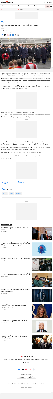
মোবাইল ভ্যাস (26, 362)
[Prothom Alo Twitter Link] (23, 369)
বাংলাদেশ (7, 6)
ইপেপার (42, 359)
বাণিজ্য (18, 6)
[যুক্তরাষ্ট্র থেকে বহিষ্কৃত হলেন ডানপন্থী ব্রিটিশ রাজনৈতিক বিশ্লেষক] (42, 233)
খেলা (26, 6)
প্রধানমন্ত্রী (4, 194)
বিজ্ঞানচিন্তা (20, 359)
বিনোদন (30, 6)
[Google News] (33, 369)
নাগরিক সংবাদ (7, 359)
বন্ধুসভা (32, 359)
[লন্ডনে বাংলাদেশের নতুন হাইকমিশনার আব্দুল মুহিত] (42, 326)
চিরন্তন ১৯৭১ (37, 359)
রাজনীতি (12, 6)
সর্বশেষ (2, 6)
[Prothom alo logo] (26, 357)
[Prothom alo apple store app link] (31, 377)
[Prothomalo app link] (21, 377)
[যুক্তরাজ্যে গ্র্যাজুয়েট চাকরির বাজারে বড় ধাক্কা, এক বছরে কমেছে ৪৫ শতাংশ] (42, 264)
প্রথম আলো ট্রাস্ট (27, 359)
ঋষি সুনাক (18, 194)
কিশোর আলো (14, 359)
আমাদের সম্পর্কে (10, 383)
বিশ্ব (15, 6)
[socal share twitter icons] (5, 36)
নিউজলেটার (41, 383)
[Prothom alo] (7, 2)
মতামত (22, 6)
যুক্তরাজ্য (11, 194)
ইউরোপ (3, 22)
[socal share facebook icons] (2, 36)
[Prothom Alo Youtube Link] (30, 369)
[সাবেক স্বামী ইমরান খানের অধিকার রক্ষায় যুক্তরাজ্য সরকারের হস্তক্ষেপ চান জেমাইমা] (42, 311)
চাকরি (34, 6)
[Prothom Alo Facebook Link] (20, 369)
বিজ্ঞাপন (17, 383)
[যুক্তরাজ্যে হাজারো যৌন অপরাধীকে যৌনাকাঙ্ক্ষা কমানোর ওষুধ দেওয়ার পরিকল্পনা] (42, 295)
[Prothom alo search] (44, 2)
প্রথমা (46, 359)
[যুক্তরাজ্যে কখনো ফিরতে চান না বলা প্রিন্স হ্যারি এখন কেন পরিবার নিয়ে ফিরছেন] (42, 342)
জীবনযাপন (38, 6)
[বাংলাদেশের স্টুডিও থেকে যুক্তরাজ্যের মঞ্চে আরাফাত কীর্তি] (42, 280)
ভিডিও (43, 6)
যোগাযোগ (35, 383)
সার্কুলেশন (23, 383)
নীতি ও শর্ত (29, 383)
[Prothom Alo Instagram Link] (27, 369)
